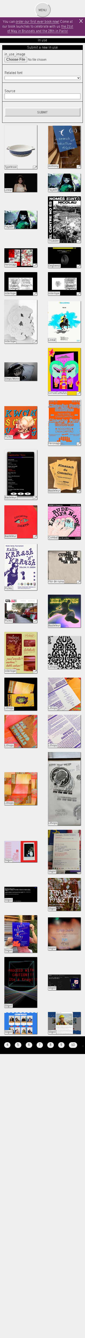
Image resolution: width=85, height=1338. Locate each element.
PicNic (8, 436)
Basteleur (11, 497)
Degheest (54, 265)
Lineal (8, 190)
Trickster (53, 241)
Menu (43, 10)
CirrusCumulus (57, 393)
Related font (14, 73)
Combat (53, 537)
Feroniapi (10, 264)
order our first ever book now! (37, 21)
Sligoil (8, 860)
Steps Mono (12, 378)
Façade (52, 190)
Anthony (53, 166)
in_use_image (15, 54)
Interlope (10, 293)
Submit (42, 112)
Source (10, 91)
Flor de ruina (56, 581)
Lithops (52, 667)
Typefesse (11, 167)
